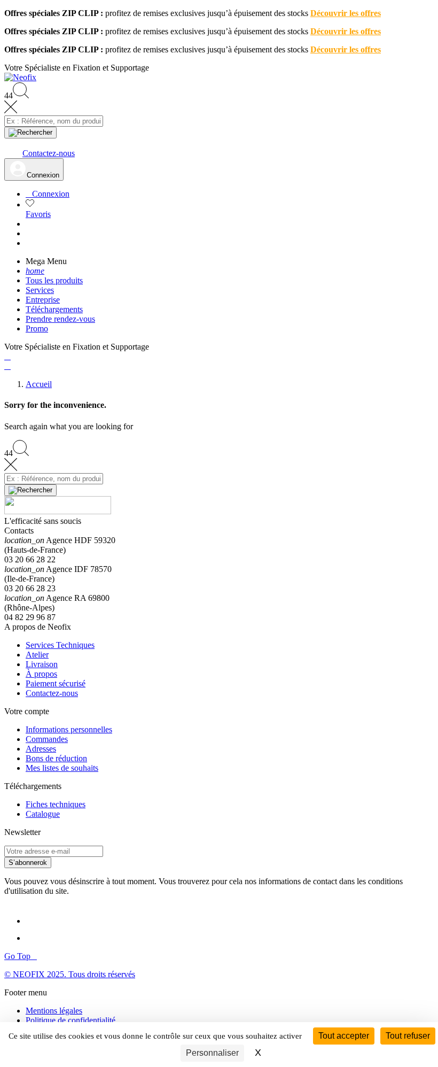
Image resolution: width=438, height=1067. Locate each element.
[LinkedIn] (35, 920)
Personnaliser (212, 1052)
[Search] (30, 132)
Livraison (42, 664)
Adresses (41, 748)
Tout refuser (408, 1035)
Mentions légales (54, 1010)
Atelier (37, 654)
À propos (41, 673)
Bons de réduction (56, 758)
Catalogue (43, 813)
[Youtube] (36, 937)
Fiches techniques (55, 804)
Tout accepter (343, 1035)
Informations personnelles (69, 729)
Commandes (47, 739)
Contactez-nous (52, 693)
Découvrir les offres (345, 13)
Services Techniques (60, 645)
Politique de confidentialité (70, 1020)
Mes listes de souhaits (62, 767)
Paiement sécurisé (55, 683)
